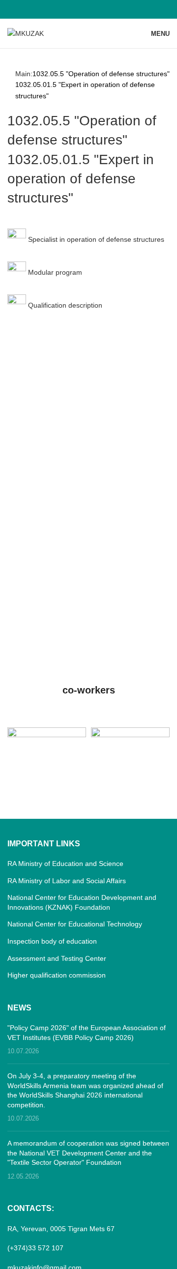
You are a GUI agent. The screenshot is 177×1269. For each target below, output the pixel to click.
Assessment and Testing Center (56, 958)
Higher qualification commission (56, 975)
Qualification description (64, 305)
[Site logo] (25, 33)
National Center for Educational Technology (74, 924)
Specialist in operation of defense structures (95, 239)
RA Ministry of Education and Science (65, 863)
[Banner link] (46, 746)
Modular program (54, 272)
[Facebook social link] (88, 9)
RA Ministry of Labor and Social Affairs (66, 881)
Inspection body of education (52, 941)
